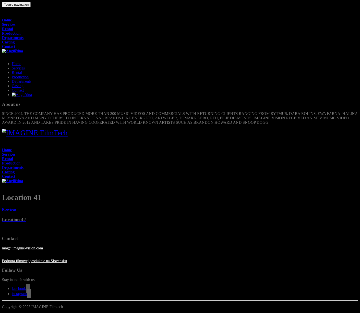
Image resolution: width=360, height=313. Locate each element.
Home (7, 20)
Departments (13, 38)
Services (8, 24)
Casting (8, 42)
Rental (7, 29)
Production (11, 33)
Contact (8, 46)
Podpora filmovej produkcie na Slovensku (34, 261)
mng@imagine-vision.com (22, 248)
